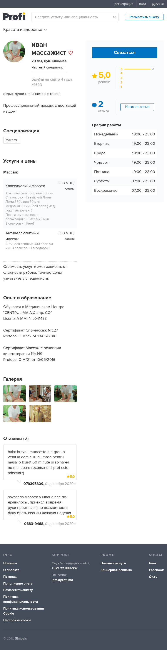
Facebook (156, 570)
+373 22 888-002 (65, 568)
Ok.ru (153, 577)
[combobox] (75, 17)
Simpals (21, 639)
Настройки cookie (17, 620)
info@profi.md (62, 580)
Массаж (12, 140)
